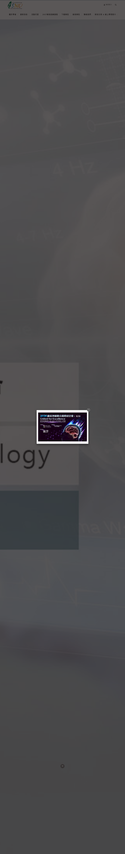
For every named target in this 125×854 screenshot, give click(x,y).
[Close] (88, 410)
